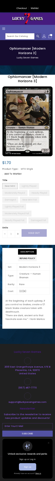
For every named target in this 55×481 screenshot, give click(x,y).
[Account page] (44, 36)
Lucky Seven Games (27, 57)
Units (5, 228)
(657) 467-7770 (27, 387)
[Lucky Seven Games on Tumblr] (36, 3)
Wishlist (35, 8)
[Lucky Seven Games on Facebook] (13, 3)
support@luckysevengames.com (27, 402)
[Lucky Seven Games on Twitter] (18, 3)
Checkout (21, 8)
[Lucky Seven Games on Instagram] (30, 3)
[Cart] (50, 36)
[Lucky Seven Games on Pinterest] (24, 3)
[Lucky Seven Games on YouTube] (42, 3)
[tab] (27, 252)
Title (4, 180)
